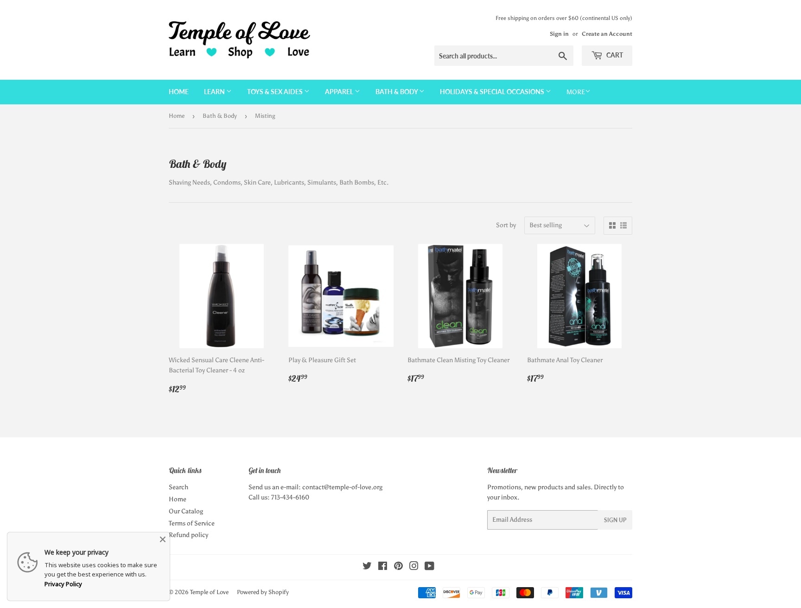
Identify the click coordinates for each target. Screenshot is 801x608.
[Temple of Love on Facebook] (383, 567)
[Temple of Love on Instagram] (414, 567)
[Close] (162, 539)
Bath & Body (397, 92)
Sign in (559, 34)
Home (179, 92)
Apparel (340, 92)
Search (178, 487)
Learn (215, 92)
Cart (614, 55)
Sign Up (615, 520)
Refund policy (188, 535)
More (575, 92)
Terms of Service (192, 523)
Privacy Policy (63, 584)
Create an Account (607, 34)
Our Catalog (186, 511)
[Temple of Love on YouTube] (429, 567)
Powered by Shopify (263, 592)
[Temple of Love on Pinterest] (398, 567)
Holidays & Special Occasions (493, 92)
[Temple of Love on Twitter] (367, 567)
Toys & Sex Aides (275, 92)
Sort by (506, 225)
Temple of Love (209, 592)
